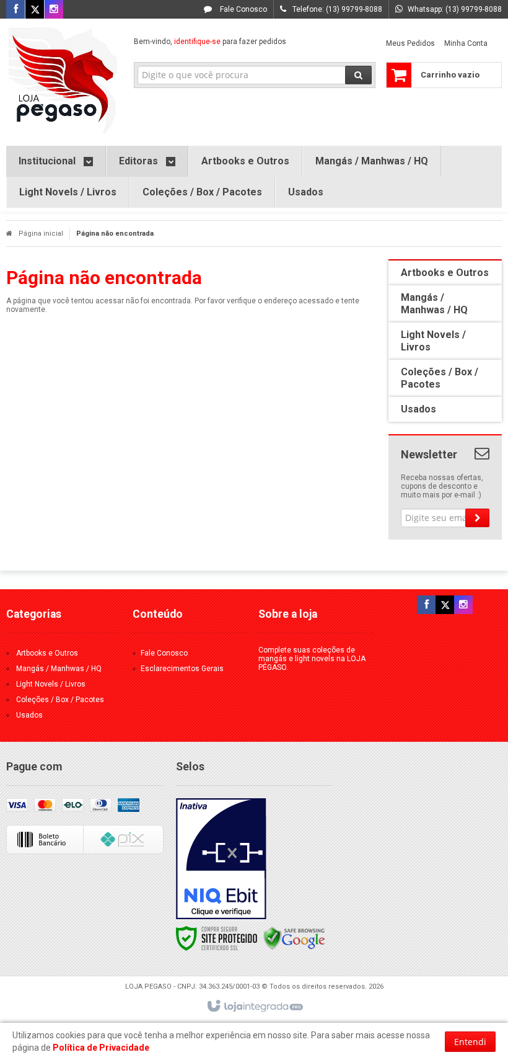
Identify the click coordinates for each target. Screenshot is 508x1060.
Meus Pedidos (410, 43)
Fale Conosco (242, 9)
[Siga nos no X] (34, 10)
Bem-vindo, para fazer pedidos (210, 41)
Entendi (470, 1042)
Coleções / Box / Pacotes (60, 699)
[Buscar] (358, 75)
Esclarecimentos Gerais (182, 668)
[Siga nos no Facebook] (15, 10)
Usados (29, 715)
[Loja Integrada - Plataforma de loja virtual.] (254, 1006)
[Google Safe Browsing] (294, 937)
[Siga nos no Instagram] (54, 10)
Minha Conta (466, 43)
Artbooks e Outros (47, 653)
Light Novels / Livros (50, 684)
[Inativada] (221, 859)
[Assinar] (477, 518)
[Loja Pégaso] (63, 79)
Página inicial (41, 233)
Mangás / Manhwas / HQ (59, 668)
